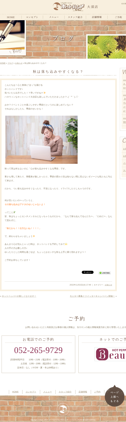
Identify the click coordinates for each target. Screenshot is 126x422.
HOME (3, 63)
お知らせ (18, 63)
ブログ (10, 63)
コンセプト (31, 392)
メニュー (47, 392)
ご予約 (97, 392)
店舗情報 (83, 392)
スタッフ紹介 (65, 392)
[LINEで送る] (104, 272)
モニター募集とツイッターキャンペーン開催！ (92, 296)
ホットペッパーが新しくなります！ (19, 296)
